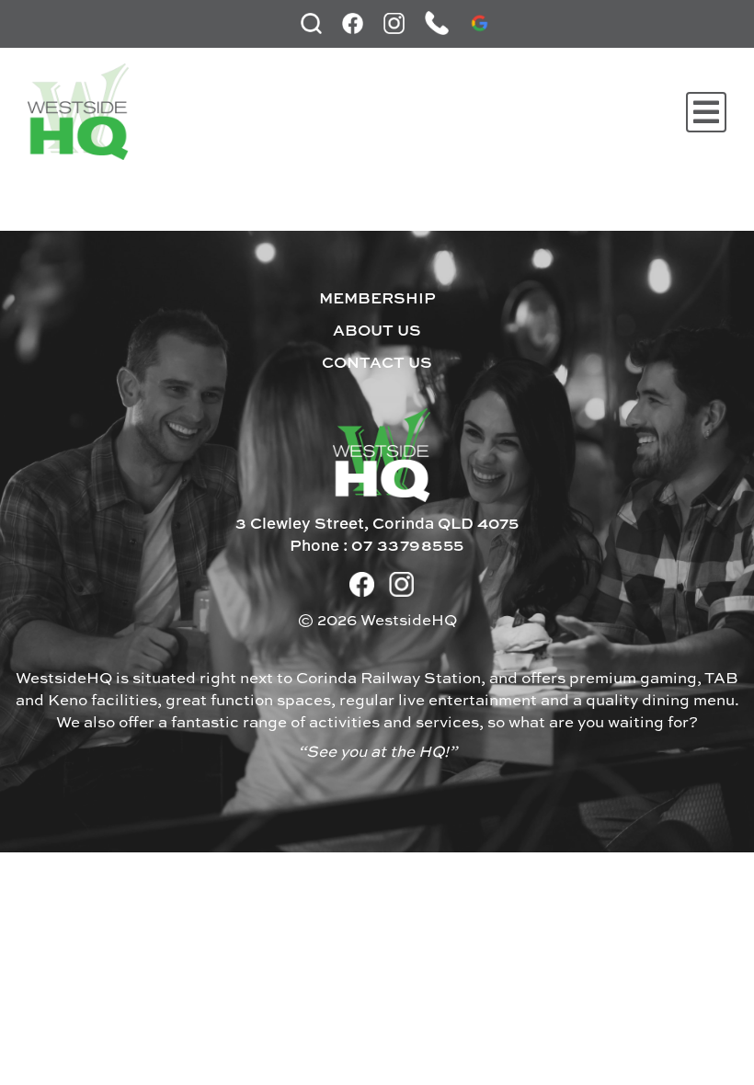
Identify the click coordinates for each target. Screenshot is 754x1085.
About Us (377, 331)
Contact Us (377, 363)
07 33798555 (407, 546)
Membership (377, 299)
